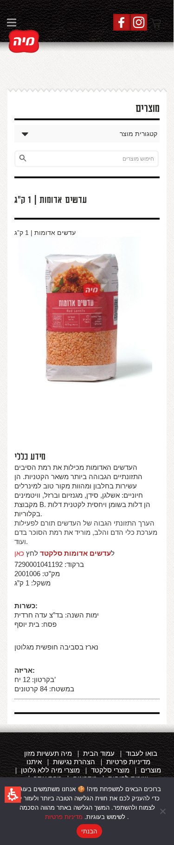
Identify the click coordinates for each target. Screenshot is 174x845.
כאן (19, 553)
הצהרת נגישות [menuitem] (74, 762)
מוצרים (147, 108)
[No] (162, 811)
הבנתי (89, 831)
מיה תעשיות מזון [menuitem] (48, 753)
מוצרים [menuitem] (151, 770)
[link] (24, 41)
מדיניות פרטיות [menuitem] (128, 762)
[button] (13, 794)
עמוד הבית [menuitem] (99, 753)
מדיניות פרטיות (64, 816)
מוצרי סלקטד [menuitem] (110, 770)
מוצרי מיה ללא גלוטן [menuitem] (50, 770)
